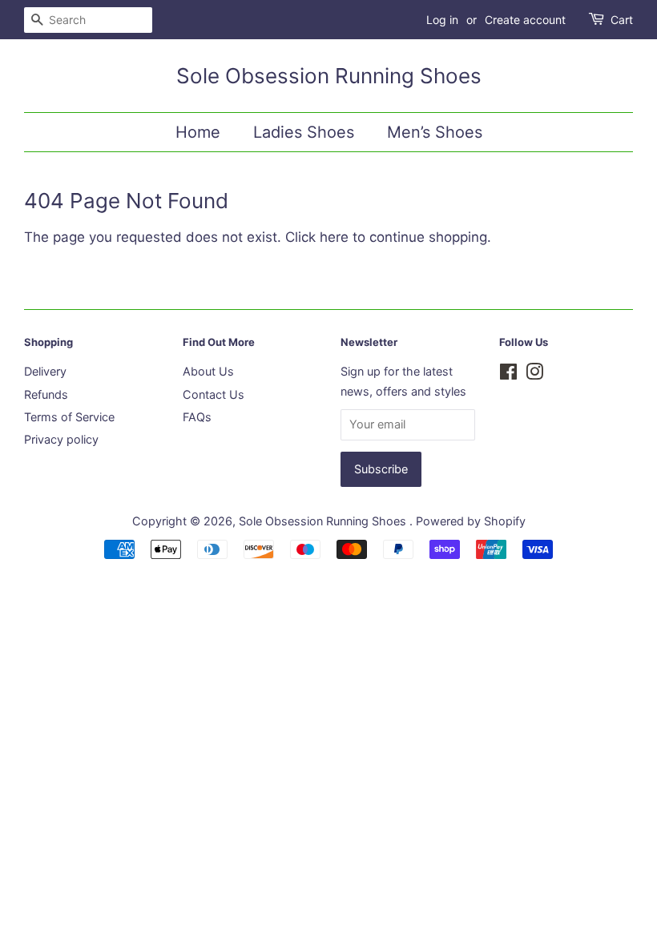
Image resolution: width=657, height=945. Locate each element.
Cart (622, 19)
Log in (442, 19)
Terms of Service (69, 417)
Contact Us (213, 394)
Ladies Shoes (303, 132)
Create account (525, 19)
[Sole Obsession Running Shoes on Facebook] (508, 374)
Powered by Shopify (471, 521)
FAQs (197, 417)
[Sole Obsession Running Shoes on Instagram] (534, 374)
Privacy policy (61, 439)
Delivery (45, 371)
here (334, 237)
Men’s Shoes (434, 132)
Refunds (46, 394)
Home (197, 132)
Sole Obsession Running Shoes (329, 75)
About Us (208, 371)
